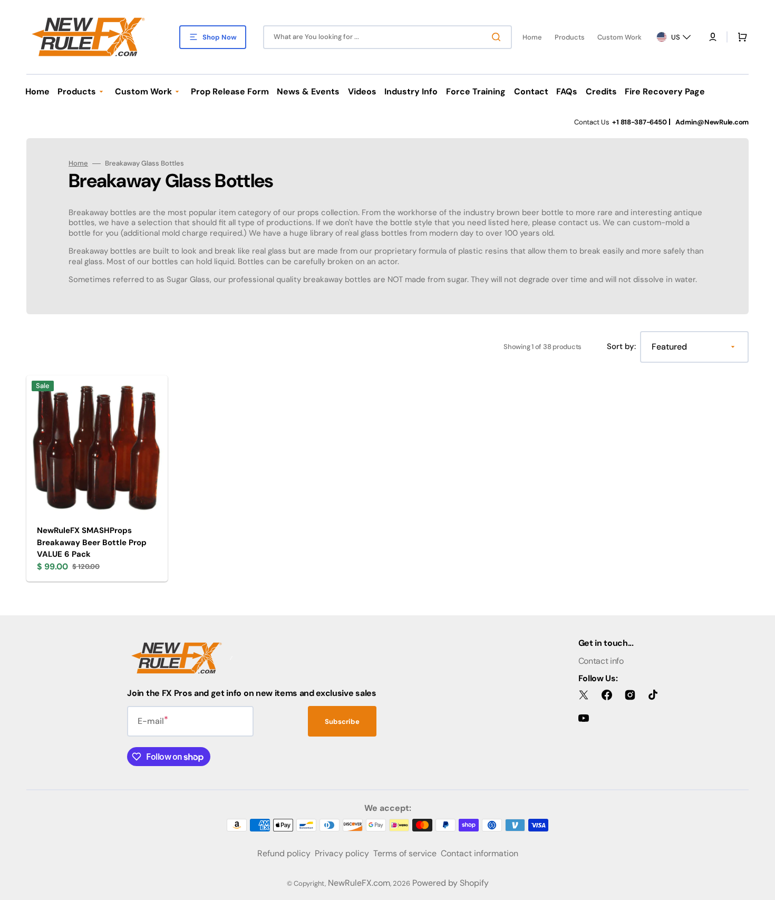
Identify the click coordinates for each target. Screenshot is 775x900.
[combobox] (387, 37)
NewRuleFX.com (359, 882)
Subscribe (342, 721)
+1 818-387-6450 (639, 122)
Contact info (601, 660)
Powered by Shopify (450, 882)
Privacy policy (342, 853)
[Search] (498, 37)
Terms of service (405, 853)
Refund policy (284, 853)
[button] (712, 37)
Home (78, 163)
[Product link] (97, 478)
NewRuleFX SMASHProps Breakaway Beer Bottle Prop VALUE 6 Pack (92, 542)
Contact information (479, 853)
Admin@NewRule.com (712, 122)
